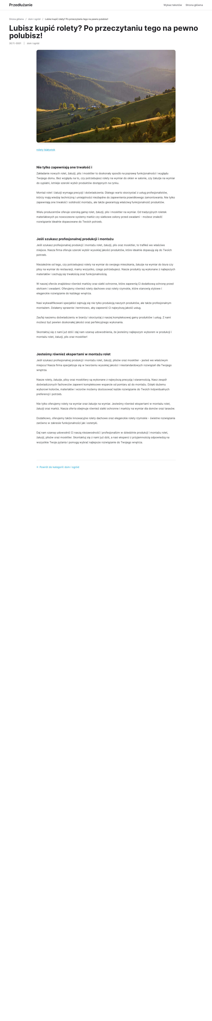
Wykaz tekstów (173, 5)
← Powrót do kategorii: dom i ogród (57, 467)
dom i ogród (34, 19)
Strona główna (194, 5)
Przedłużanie (20, 5)
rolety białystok (45, 149)
